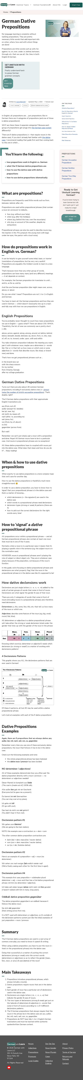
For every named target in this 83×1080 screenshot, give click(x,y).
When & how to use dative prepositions (69, 122)
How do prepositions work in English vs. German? (70, 112)
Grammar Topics (22, 5)
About (65, 1044)
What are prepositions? (68, 108)
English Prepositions (66, 116)
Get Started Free (8, 83)
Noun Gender (50, 1048)
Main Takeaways (66, 140)
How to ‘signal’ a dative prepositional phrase (68, 127)
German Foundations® (42, 5)
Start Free (76, 5)
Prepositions (15, 12)
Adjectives (32, 1048)
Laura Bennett (21, 102)
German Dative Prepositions (68, 118)
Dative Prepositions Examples (70, 134)
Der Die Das (50, 1044)
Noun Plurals (50, 1052)
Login (65, 5)
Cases (47, 1056)
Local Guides (33, 1061)
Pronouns (32, 1056)
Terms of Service (69, 1052)
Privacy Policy (67, 1048)
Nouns (31, 1044)
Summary (64, 137)
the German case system (41, 128)
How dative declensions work (68, 131)
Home (5, 12)
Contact (65, 1063)
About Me (57, 5)
